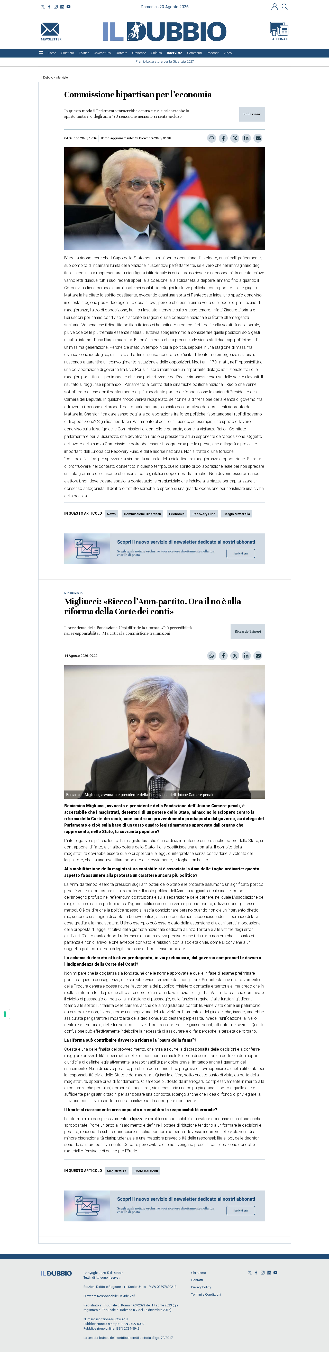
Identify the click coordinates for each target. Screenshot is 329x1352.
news (111, 514)
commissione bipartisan (142, 514)
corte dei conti (146, 1171)
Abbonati (280, 39)
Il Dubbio (47, 77)
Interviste (62, 77)
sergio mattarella (237, 514)
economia (176, 514)
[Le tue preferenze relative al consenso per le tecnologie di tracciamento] (5, 1014)
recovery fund (204, 514)
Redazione (252, 114)
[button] (275, 6)
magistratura (116, 1171)
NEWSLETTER (51, 38)
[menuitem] (52, 53)
